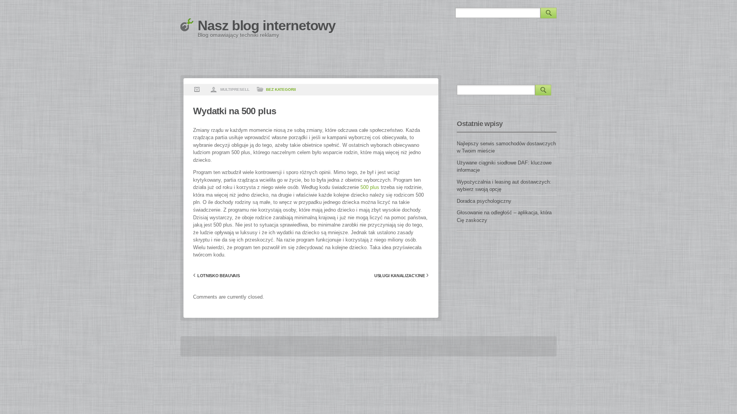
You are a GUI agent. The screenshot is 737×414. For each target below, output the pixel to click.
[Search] (548, 13)
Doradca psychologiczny (484, 201)
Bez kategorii (281, 89)
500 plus (369, 187)
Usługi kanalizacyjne (399, 275)
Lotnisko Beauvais (218, 275)
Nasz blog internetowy (266, 25)
